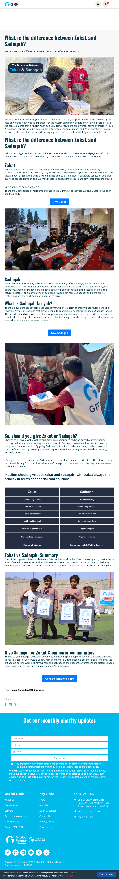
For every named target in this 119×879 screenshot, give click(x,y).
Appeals (43, 805)
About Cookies (69, 876)
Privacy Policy (46, 821)
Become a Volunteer (15, 816)
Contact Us (45, 816)
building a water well (31, 313)
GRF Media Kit (12, 821)
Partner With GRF (14, 827)
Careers (9, 810)
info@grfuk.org (85, 816)
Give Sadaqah (59, 333)
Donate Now (11, 805)
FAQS (42, 799)
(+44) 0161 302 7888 (89, 811)
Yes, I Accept (106, 874)
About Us (10, 799)
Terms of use (46, 827)
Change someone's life (59, 678)
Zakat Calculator (47, 810)
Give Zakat (59, 202)
